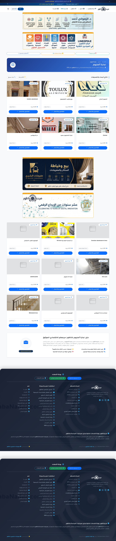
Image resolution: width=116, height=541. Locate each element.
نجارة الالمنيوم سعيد (67, 135)
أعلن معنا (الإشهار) (22, 403)
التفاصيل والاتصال (93, 111)
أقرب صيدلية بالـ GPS (72, 392)
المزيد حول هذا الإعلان (26, 193)
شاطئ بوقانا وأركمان (47, 409)
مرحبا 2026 (63, 8)
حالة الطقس (74, 408)
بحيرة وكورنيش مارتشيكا (45, 400)
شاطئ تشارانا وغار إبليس (46, 403)
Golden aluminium (32, 99)
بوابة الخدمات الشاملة (46, 417)
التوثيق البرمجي (23, 411)
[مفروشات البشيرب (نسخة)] (58, 174)
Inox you (104, 277)
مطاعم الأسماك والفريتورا (45, 420)
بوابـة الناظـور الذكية (47, 414)
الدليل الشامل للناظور (45, 389)
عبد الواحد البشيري (89, 446)
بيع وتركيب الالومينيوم (66, 99)
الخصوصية (24, 395)
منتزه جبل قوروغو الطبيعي (45, 398)
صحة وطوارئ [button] (91, 8)
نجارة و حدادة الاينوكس (100, 313)
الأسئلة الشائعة (23, 400)
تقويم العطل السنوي (46, 395)
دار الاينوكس (34, 135)
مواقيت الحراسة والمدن (71, 414)
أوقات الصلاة (74, 406)
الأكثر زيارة (21, 77)
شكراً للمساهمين (23, 408)
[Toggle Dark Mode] (8, 9)
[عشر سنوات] (58, 206)
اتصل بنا (55, 8)
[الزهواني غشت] (58, 21)
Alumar (105, 135)
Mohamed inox (33, 313)
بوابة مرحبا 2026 (48, 425)
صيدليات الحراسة (73, 389)
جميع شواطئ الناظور (47, 411)
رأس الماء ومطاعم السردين (45, 406)
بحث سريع (11, 77)
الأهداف (25, 392)
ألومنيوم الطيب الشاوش (31, 240)
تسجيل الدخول (73, 378)
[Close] (109, 1)
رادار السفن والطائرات (71, 403)
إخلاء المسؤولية (23, 397)
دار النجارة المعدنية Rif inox (65, 240)
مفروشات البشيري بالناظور (13, 446)
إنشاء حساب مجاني (56, 378)
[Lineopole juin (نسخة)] (58, 41)
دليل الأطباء (74, 397)
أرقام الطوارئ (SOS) (72, 395)
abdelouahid (34, 277)
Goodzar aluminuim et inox (99, 240)
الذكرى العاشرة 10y (22, 406)
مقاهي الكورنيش (48, 422)
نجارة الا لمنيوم (68, 277)
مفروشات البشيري (49, 1)
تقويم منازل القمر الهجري (70, 411)
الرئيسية (104, 62)
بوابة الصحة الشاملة (72, 400)
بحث (20, 8)
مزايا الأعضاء (40, 378)
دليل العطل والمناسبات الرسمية (42, 392)
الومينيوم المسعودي (67, 313)
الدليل (99, 62)
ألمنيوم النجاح (103, 99)
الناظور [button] (73, 8)
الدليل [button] (81, 8)
